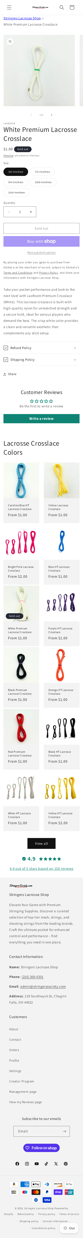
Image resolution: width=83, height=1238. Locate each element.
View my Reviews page (25, 1102)
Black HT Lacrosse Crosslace (59, 753)
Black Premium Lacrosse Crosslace (20, 691)
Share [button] (12, 374)
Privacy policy (46, 1214)
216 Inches (19, 193)
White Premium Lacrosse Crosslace (20, 630)
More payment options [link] (41, 252)
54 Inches (18, 183)
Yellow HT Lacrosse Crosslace (60, 815)
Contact (15, 1039)
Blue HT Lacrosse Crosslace (59, 568)
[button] (9, 7)
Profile (14, 1060)
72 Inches (45, 172)
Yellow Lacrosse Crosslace (58, 507)
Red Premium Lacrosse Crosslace (20, 753)
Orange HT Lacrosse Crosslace (61, 691)
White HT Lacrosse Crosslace (19, 815)
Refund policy (26, 1214)
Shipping (8, 155)
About (13, 1029)
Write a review (41, 418)
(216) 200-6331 (32, 976)
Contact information (55, 1221)
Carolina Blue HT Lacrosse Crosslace (20, 507)
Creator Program (21, 1081)
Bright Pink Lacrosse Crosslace (21, 568)
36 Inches (18, 172)
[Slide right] (52, 115)
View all (41, 843)
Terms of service (69, 1214)
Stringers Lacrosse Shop (22, 18)
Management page (23, 1092)
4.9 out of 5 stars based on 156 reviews (41, 868)
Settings (15, 1071)
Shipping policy (29, 1221)
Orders (14, 1050)
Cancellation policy (43, 1228)
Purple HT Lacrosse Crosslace (60, 630)
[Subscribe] (64, 1131)
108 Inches (45, 183)
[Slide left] (31, 115)
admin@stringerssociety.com (43, 986)
